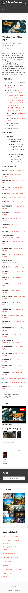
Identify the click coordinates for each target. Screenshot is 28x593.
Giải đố (17, 108)
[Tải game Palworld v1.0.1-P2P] (8, 502)
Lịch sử (12, 100)
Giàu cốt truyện (15, 110)
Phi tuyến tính (15, 105)
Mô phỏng (14, 88)
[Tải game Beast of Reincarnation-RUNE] (19, 502)
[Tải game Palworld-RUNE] (19, 496)
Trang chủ (14, 586)
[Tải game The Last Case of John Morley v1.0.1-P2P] (19, 434)
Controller (10, 95)
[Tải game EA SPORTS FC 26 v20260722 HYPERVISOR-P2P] (19, 520)
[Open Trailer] (14, 415)
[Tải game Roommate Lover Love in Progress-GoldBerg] (8, 496)
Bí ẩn (17, 103)
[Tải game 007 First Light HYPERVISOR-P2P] (8, 508)
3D (18, 90)
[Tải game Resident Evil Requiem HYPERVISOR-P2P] (8, 514)
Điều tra (12, 103)
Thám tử (17, 95)
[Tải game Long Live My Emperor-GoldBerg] (19, 508)
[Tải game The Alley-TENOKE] (5, 455)
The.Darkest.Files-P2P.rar (15, 170)
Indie (8, 88)
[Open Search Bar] (26, 3)
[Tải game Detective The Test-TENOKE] (14, 434)
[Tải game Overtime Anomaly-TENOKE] (9, 434)
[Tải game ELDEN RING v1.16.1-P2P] (19, 514)
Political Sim (10, 108)
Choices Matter (19, 93)
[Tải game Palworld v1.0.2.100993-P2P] (8, 520)
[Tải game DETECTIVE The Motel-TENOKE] (5, 434)
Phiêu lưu (20, 85)
